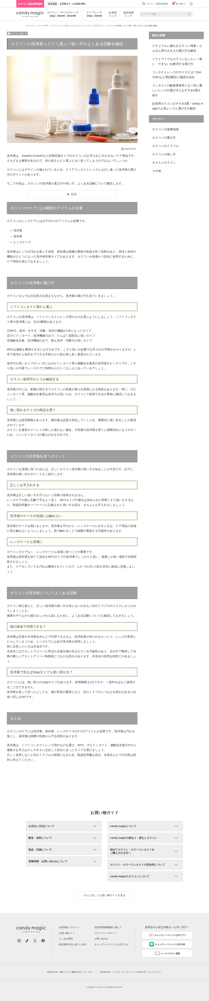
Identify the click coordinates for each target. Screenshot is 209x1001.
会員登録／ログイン (69, 927)
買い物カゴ (179, 3)
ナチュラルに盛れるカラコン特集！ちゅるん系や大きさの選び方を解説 (177, 48)
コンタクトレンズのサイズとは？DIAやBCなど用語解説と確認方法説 (176, 75)
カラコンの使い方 (19, 33)
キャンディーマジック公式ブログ (111, 944)
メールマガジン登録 (170, 953)
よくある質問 (66, 939)
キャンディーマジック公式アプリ (170, 935)
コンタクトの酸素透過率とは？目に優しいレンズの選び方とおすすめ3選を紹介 (177, 90)
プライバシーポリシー (105, 933)
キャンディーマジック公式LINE (170, 944)
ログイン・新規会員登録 (157, 4)
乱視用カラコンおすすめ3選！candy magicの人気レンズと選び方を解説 (177, 106)
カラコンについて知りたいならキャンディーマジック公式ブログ (77, 26)
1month (71, 16)
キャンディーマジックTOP (37, 26)
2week (61, 16)
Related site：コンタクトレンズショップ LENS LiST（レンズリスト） (131, 972)
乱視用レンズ (113, 14)
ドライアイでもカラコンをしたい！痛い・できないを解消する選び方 (177, 61)
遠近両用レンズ (128, 14)
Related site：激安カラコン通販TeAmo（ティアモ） (70, 972)
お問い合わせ (101, 939)
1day (52, 16)
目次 (74, 194)
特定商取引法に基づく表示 (72, 944)
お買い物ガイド (67, 933)
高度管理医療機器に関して (108, 927)
